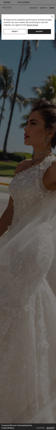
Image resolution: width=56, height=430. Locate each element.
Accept (51, 428)
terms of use (32, 25)
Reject (15, 31)
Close (52, 16)
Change (40, 428)
